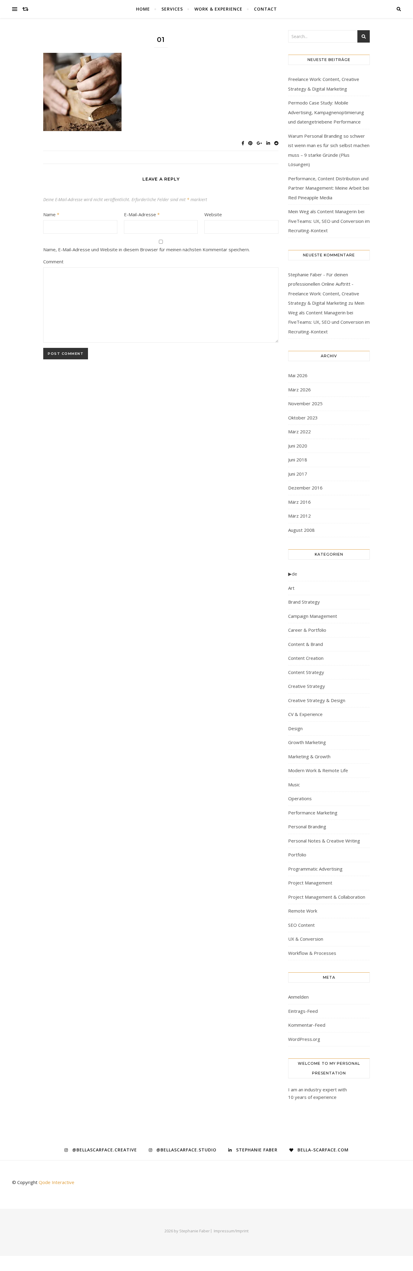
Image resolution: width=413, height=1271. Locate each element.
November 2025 (305, 403)
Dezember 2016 (305, 488)
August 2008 (301, 530)
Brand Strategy (304, 602)
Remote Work (302, 911)
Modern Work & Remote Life (318, 770)
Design (295, 728)
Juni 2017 (297, 474)
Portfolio (297, 855)
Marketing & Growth (309, 756)
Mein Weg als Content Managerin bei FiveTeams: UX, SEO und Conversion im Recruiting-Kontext (329, 220)
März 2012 (299, 516)
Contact (265, 9)
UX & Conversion (305, 939)
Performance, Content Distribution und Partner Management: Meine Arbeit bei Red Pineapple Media (328, 188)
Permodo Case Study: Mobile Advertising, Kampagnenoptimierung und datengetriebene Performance (326, 112)
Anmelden (298, 997)
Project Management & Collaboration (326, 897)
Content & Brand (305, 644)
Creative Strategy (306, 686)
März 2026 (299, 390)
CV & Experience (305, 714)
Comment (53, 261)
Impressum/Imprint (231, 1231)
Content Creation (306, 658)
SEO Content (301, 925)
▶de (292, 574)
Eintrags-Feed (303, 1011)
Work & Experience (218, 9)
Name (51, 214)
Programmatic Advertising (315, 869)
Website (213, 214)
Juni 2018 (297, 460)
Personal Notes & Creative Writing (324, 841)
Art (291, 588)
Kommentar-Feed (306, 1025)
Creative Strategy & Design (316, 700)
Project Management (310, 883)
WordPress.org (304, 1039)
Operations (300, 798)
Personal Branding (307, 826)
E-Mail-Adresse (142, 214)
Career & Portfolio (307, 630)
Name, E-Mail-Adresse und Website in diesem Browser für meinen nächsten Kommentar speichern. (146, 249)
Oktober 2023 (303, 418)
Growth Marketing (307, 742)
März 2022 (299, 431)
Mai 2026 (297, 375)
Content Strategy (306, 672)
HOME (143, 9)
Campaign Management (312, 616)
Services (172, 9)
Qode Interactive (56, 1182)
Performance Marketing (312, 813)
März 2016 (299, 502)
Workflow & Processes (312, 953)
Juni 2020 (297, 446)
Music (294, 785)
